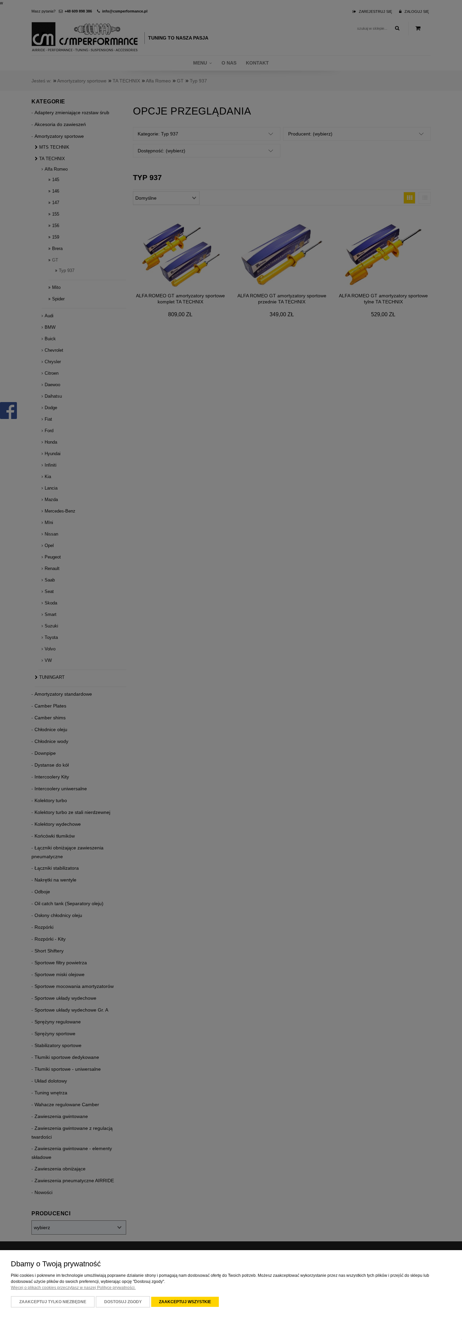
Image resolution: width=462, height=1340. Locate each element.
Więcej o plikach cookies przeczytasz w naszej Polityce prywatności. (73, 1287)
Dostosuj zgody (123, 1301)
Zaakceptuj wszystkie (185, 1301)
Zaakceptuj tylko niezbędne (52, 1301)
